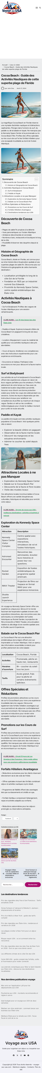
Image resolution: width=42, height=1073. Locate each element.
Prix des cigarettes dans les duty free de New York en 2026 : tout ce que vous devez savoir (20, 947)
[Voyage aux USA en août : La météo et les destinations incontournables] (28, 834)
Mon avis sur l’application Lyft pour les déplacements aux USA (15, 987)
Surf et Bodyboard (15, 191)
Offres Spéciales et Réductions (17, 204)
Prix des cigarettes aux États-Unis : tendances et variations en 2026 (19, 924)
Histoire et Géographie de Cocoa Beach (23, 185)
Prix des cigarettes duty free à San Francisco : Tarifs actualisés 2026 (21, 901)
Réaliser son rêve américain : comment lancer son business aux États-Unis (20, 1009)
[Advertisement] (21, 37)
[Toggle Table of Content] (35, 179)
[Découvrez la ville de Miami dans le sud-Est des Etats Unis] (9, 853)
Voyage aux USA (21, 1043)
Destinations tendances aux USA (20, 212)
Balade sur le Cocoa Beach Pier (20, 202)
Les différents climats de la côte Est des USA (18, 954)
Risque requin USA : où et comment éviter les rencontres (18, 940)
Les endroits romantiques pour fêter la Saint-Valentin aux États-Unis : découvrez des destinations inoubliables (21, 969)
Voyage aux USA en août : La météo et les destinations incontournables (28, 841)
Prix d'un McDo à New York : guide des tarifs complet (18, 917)
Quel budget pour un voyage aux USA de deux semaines (18, 1002)
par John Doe (9, 88)
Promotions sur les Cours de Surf (20, 207)
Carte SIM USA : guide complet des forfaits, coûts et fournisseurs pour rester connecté (20, 960)
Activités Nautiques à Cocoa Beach (19, 188)
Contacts (30, 1067)
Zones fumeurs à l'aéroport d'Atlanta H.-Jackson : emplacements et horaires (20, 909)
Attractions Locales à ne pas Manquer (20, 196)
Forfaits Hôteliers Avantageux (19, 210)
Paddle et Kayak (14, 193)
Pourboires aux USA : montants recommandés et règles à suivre (19, 994)
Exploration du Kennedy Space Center (22, 199)
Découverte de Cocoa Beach (16, 182)
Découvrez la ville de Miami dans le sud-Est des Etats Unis (9, 860)
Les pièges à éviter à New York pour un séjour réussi (18, 932)
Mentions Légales (19, 1067)
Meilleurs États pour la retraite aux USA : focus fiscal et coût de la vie (19, 1017)
